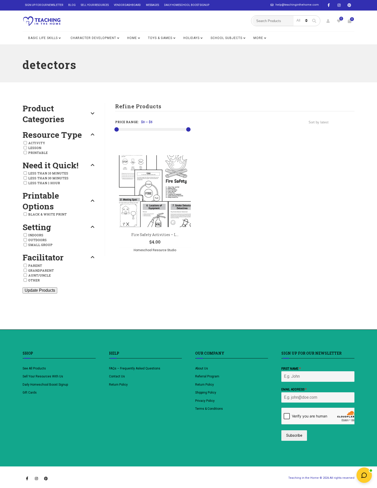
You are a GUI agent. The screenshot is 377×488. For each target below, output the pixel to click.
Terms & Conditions (209, 409)
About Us (201, 368)
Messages (152, 5)
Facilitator (43, 257)
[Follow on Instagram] (339, 5)
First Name (291, 368)
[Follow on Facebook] (329, 5)
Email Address (293, 389)
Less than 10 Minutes (48, 173)
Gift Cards (30, 392)
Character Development (93, 38)
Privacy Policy (205, 401)
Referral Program (207, 376)
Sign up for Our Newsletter (44, 5)
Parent (35, 265)
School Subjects (226, 38)
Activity (36, 143)
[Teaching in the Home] (42, 21)
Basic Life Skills (43, 38)
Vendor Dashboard (127, 5)
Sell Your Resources (95, 5)
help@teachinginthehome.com (297, 4)
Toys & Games (160, 38)
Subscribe (294, 435)
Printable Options (41, 200)
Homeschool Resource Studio (155, 250)
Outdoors (37, 240)
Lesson (34, 148)
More (258, 38)
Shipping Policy (205, 392)
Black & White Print (47, 214)
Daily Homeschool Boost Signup (186, 5)
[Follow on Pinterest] (349, 5)
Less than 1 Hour (44, 183)
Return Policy (118, 384)
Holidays (191, 38)
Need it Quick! (50, 165)
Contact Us (117, 376)
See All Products (34, 368)
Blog (72, 5)
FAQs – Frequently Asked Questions (134, 368)
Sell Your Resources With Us (43, 376)
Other (34, 280)
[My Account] (328, 21)
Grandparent (41, 270)
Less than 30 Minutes (48, 178)
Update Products (40, 290)
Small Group (40, 245)
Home (132, 38)
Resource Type (52, 134)
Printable (38, 153)
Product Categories (43, 113)
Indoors (35, 235)
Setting (37, 227)
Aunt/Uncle (39, 275)
